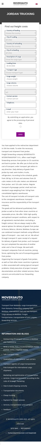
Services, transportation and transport (18, 405)
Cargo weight (11, 76)
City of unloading (12, 50)
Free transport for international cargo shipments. (17, 369)
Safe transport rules (11, 354)
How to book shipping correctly (15, 386)
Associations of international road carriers (19, 359)
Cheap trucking (9, 395)
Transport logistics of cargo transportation (19, 364)
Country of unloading (14, 43)
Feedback (7, 409)
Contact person (12, 96)
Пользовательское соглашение (22, 433)
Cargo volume (11, 83)
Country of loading (13, 30)
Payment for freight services (14, 400)
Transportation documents (13, 390)
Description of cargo (13, 57)
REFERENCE (26, 428)
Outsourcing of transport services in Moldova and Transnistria (20, 340)
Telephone (10, 103)
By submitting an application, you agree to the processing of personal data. (20, 120)
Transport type (11, 70)
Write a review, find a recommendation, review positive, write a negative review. (21, 348)
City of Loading (11, 37)
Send (20, 134)
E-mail (8, 109)
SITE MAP (14, 428)
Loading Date (11, 63)
